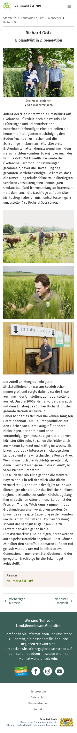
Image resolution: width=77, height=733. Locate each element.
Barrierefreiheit (38, 703)
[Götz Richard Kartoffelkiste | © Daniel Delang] (38, 348)
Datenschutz (38, 697)
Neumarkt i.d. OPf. (32, 18)
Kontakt (38, 709)
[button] (69, 6)
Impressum (38, 691)
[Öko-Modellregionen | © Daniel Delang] (38, 236)
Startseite (9, 18)
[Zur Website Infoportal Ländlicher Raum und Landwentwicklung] (20, 671)
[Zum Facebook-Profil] (35, 671)
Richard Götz (11, 22)
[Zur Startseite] (8, 6)
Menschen (55, 18)
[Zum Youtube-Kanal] (59, 671)
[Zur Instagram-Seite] (47, 671)
